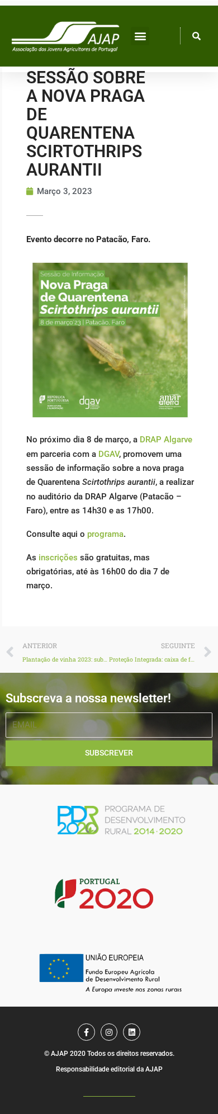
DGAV (108, 454)
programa (105, 534)
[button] (140, 36)
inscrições (58, 558)
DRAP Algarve (166, 440)
